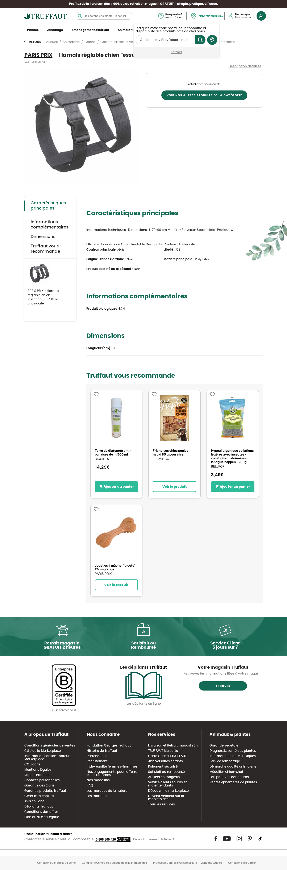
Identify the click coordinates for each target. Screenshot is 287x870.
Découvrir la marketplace (168, 790)
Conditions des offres (41, 811)
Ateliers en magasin (164, 777)
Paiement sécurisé (163, 766)
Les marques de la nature (107, 790)
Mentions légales (37, 769)
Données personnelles (42, 780)
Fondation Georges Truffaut (109, 745)
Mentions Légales (211, 863)
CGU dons (32, 764)
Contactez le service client (45, 839)
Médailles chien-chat (226, 771)
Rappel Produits (36, 775)
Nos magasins (98, 780)
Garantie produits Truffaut (45, 790)
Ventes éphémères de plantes (233, 782)
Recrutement (97, 761)
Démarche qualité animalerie (232, 766)
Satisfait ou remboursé (166, 771)
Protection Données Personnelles (173, 863)
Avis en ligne (34, 801)
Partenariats (97, 756)
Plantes (33, 30)
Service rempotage (224, 761)
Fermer (176, 52)
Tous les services (161, 804)
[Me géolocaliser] (212, 40)
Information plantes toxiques (232, 756)
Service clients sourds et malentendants (167, 784)
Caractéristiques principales (48, 205)
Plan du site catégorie (41, 817)
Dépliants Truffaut (38, 806)
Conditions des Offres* (242, 863)
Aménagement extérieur (90, 30)
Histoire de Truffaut (102, 750)
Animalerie (126, 30)
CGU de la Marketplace (42, 750)
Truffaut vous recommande (45, 249)
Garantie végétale (223, 745)
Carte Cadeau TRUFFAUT (167, 756)
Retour (35, 42)
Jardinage (55, 30)
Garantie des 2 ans (39, 785)
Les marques (97, 796)
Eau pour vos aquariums (229, 777)
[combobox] (103, 16)
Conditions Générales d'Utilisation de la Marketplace (114, 863)
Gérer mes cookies (39, 796)
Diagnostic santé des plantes (232, 750)
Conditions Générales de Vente (56, 863)
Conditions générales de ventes (49, 745)
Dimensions (43, 237)
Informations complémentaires (49, 224)
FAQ (90, 785)
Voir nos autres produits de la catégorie (204, 95)
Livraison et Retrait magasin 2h (173, 745)
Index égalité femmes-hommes (112, 766)
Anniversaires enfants (165, 761)
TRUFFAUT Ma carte (163, 750)
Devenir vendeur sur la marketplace (166, 797)
